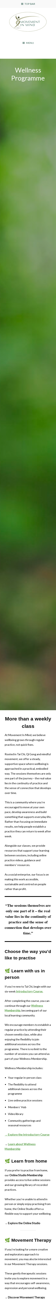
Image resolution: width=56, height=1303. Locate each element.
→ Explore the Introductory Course (27, 1134)
